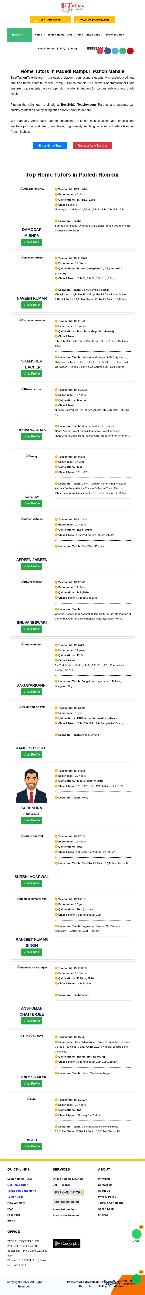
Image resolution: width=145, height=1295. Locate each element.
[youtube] (77, 1236)
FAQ (61, 48)
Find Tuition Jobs (87, 34)
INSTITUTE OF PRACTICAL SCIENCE (122, 1283)
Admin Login (106, 1208)
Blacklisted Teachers (66, 1215)
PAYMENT (104, 1178)
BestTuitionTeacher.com (28, 77)
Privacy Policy (107, 1196)
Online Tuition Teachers (68, 1178)
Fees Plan (13, 1214)
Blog (72, 48)
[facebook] (66, 1236)
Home (38, 34)
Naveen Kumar (32, 298)
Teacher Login (113, 34)
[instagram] (72, 1236)
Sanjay (32, 497)
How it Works (45, 48)
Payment (72, 1281)
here (88, 110)
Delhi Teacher (61, 1184)
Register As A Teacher (92, 145)
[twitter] (60, 1236)
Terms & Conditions (110, 1202)
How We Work (16, 1202)
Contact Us (105, 1184)
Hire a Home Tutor (50, 145)
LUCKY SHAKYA (31, 1077)
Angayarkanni (32, 685)
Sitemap (103, 1214)
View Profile (32, 242)
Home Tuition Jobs (65, 1209)
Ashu (32, 1140)
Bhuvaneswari (32, 622)
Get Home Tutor (17, 1184)
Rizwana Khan (31, 430)
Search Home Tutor (58, 34)
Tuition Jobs (15, 1196)
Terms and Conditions (21, 1190)
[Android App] (66, 1243)
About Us (104, 1190)
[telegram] (55, 1236)
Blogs (11, 1220)
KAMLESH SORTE (32, 748)
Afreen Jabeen (31, 560)
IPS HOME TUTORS (68, 1192)
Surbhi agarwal (32, 877)
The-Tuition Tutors (66, 1201)
